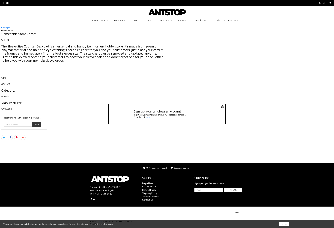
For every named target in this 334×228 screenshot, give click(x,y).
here (148, 117)
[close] (222, 107)
